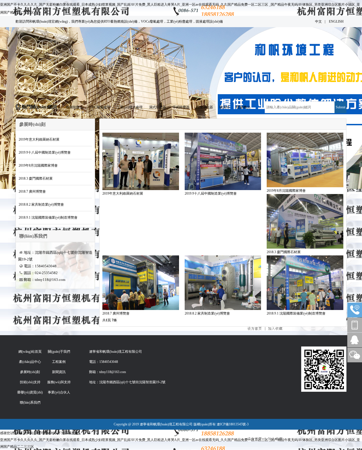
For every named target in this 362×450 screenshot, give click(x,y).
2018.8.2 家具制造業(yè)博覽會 (41, 204)
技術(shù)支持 (30, 382)
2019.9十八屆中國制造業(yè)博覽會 (45, 152)
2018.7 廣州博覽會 (32, 191)
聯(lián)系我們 (30, 402)
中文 (318, 21)
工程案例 (59, 362)
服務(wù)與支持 (59, 382)
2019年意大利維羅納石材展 (39, 139)
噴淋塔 (224, 107)
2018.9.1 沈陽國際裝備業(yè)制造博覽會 (48, 217)
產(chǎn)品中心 (30, 362)
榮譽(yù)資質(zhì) (30, 392)
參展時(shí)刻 (30, 372)
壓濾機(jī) (243, 107)
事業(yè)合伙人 (59, 392)
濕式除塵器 (157, 107)
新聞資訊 (59, 372)
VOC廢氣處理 (99, 107)
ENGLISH (336, 21)
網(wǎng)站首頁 (30, 352)
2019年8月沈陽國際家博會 (38, 165)
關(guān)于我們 (59, 352)
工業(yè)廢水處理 (130, 107)
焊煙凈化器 (204, 107)
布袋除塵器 (74, 107)
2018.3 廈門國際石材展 (36, 178)
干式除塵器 (181, 107)
